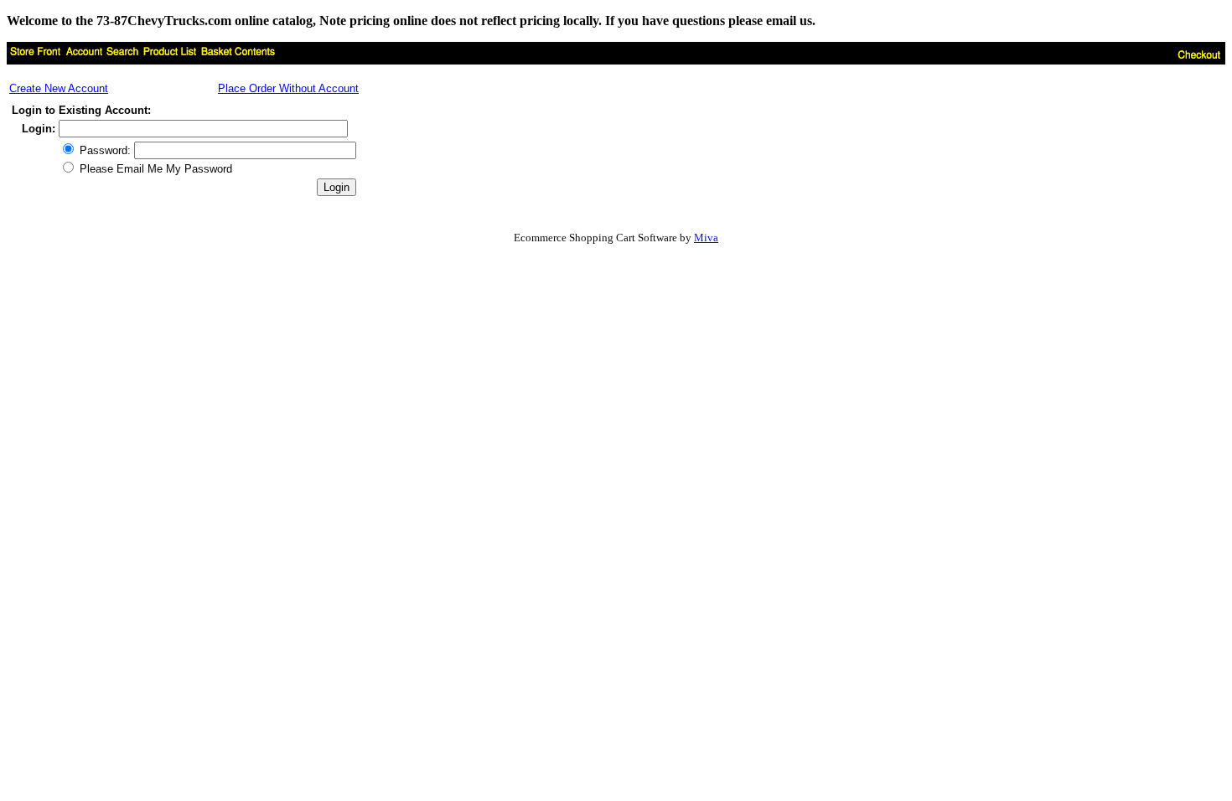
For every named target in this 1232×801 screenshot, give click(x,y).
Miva (706, 237)
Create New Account (58, 88)
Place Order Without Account (288, 88)
